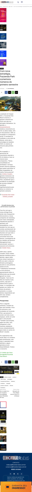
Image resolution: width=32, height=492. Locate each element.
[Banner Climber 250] (3, 54)
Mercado (11, 6)
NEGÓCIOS (5, 6)
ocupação (8, 383)
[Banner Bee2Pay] (3, 62)
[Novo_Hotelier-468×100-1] (9, 368)
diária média (3, 379)
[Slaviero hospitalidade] (3, 45)
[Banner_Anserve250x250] (3, 405)
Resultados (3, 387)
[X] (9, 92)
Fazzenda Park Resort (5, 381)
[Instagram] (10, 473)
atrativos (14, 377)
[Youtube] (14, 473)
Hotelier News (6, 248)
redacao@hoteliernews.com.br (16, 465)
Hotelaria (13, 381)
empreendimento (5, 127)
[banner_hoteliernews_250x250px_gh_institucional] (3, 430)
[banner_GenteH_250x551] (3, 15)
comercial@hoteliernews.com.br (16, 467)
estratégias (9, 379)
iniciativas (3, 383)
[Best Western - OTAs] (3, 36)
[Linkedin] (17, 473)
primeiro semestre (4, 385)
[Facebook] (6, 92)
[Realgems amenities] (3, 447)
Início (1, 6)
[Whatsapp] (21, 473)
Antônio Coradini (7, 174)
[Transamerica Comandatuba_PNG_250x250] (3, 438)
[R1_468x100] (9, 372)
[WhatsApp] (13, 92)
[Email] (16, 92)
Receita (11, 385)
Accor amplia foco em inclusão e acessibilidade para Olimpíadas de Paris (4, 394)
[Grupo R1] (3, 417)
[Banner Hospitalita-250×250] (3, 27)
